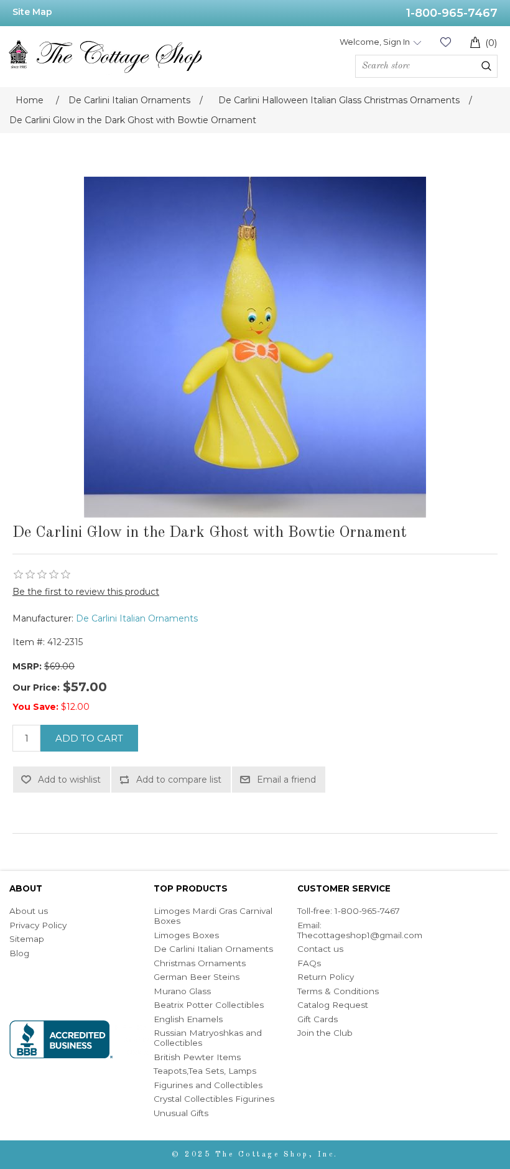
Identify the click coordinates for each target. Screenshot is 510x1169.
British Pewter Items (197, 1057)
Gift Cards (317, 1019)
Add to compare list (178, 779)
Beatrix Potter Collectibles (209, 1005)
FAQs (309, 963)
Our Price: (36, 687)
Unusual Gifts (181, 1113)
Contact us (320, 949)
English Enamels (188, 1019)
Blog (19, 953)
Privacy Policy (38, 925)
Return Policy (325, 977)
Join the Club (325, 1033)
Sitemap (26, 939)
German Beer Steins (196, 977)
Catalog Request (332, 1005)
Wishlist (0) (445, 42)
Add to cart (89, 738)
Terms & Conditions (338, 991)
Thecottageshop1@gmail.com (359, 935)
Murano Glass (182, 991)
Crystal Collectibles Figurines (214, 1099)
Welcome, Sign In (375, 42)
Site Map (32, 11)
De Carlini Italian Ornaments (137, 618)
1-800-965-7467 (452, 13)
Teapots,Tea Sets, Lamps (205, 1071)
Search (486, 66)
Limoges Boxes (186, 935)
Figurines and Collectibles (208, 1085)
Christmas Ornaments (200, 963)
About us (28, 911)
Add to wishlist (69, 779)
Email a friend (286, 779)
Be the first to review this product (85, 591)
